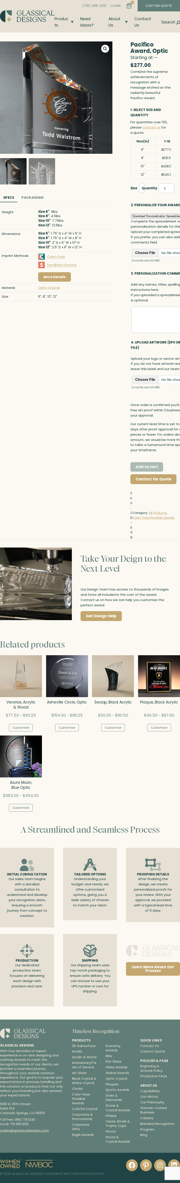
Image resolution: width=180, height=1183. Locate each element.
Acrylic (77, 1051)
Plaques (112, 1084)
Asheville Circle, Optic (67, 702)
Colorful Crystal (84, 1109)
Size (133, 188)
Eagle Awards (83, 1135)
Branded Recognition (157, 1123)
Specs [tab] (8, 197)
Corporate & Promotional (82, 1116)
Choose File (145, 253)
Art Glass (79, 1073)
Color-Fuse (56, 256)
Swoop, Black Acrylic (113, 702)
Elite (109, 1056)
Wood (110, 1131)
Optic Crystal (49, 287)
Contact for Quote (153, 479)
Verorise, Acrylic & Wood (20, 705)
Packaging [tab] (33, 197)
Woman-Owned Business (153, 1110)
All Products (158, 513)
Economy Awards (113, 1047)
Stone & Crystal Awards (118, 1107)
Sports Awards (117, 1090)
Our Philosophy (152, 1102)
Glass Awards (117, 1067)
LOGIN (116, 6)
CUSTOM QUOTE (159, 6)
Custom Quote (152, 1051)
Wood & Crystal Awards (118, 1139)
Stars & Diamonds (114, 1097)
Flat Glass (113, 1061)
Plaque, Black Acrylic (159, 702)
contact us (151, 127)
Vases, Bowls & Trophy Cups (118, 1123)
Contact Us (149, 1045)
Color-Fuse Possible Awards (154, 517)
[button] (105, 49)
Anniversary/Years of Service (84, 1065)
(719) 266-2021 (94, 6)
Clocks (77, 1088)
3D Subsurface (84, 1045)
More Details (54, 277)
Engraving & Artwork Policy (151, 1068)
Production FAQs (153, 1076)
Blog (143, 1135)
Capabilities (150, 1090)
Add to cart (146, 466)
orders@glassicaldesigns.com (24, 1130)
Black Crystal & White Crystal (84, 1080)
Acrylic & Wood (84, 1057)
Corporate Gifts (80, 1126)
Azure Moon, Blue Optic (21, 785)
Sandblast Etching (61, 265)
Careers (146, 1118)
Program (147, 1129)
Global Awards (117, 1073)
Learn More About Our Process (153, 968)
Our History (149, 1096)
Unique (111, 1115)
